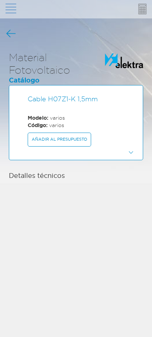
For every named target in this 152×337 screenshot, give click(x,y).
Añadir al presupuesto (59, 139)
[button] (76, 152)
